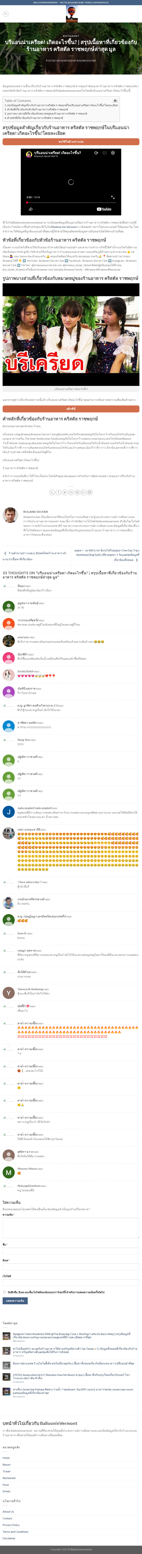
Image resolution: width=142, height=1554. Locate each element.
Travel (6, 1471)
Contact (7, 1518)
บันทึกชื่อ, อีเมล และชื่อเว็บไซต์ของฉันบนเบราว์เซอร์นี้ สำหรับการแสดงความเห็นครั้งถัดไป (56, 1292)
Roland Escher (86, 60)
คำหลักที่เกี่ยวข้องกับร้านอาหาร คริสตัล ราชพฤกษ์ (35, 117)
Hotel (6, 1457)
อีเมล (6, 1260)
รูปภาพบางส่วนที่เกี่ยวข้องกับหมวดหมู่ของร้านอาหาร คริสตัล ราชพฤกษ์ (47, 113)
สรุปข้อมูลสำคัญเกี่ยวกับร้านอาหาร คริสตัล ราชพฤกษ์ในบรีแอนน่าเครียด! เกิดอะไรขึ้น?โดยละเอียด (62, 105)
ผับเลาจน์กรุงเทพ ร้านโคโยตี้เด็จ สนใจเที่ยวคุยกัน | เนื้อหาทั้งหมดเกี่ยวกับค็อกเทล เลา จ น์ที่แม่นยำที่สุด (73, 1363)
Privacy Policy (11, 1524)
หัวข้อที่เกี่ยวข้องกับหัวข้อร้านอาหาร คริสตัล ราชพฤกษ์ (37, 109)
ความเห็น (8, 1214)
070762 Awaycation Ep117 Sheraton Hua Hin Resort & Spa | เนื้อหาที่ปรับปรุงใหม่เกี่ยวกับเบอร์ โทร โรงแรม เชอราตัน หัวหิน (71, 1376)
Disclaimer (9, 1538)
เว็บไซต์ (7, 1276)
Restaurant (71, 36)
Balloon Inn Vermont (64, 226)
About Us (8, 1511)
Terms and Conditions (15, 1531)
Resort (7, 1464)
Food (6, 1484)
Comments (19, 1341)
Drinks (7, 1491)
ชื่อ (5, 1244)
